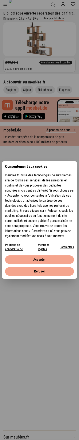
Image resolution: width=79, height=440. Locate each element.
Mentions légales (44, 247)
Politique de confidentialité (14, 247)
